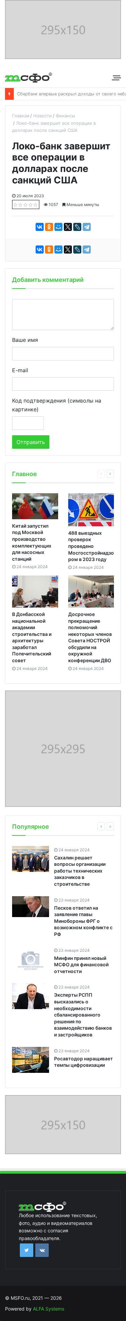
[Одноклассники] (49, 227)
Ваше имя (25, 339)
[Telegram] (87, 227)
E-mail (20, 370)
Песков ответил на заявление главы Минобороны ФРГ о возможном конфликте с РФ (83, 921)
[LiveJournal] (77, 227)
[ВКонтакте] (40, 227)
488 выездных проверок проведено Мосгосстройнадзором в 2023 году (91, 546)
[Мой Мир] (58, 227)
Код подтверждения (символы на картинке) (56, 405)
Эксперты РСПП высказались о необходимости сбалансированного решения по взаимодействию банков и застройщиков (83, 1014)
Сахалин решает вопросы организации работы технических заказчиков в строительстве (80, 871)
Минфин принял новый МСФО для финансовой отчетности (81, 964)
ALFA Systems (48, 1309)
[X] (68, 227)
